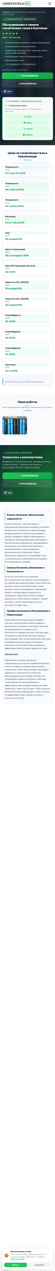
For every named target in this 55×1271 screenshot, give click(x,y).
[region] (27, 269)
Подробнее (39, 1265)
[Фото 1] (15, 425)
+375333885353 (27, 83)
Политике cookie (18, 1259)
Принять (15, 1265)
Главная (5, 12)
